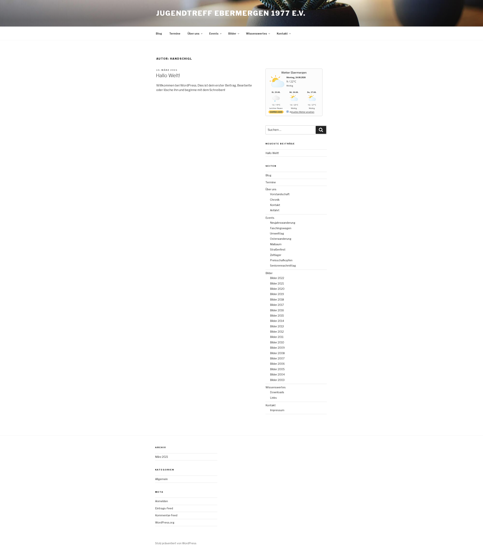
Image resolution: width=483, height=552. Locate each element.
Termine (174, 33)
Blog (159, 33)
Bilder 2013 (277, 326)
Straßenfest (277, 249)
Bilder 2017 (277, 304)
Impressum (277, 410)
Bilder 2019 (277, 294)
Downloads (277, 392)
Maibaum (275, 244)
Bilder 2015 (277, 315)
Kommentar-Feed (166, 515)
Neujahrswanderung (282, 222)
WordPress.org (164, 522)
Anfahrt (274, 210)
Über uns (193, 33)
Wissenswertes (256, 33)
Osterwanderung (280, 238)
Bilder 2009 (277, 347)
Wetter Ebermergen (294, 72)
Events (213, 33)
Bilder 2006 (277, 363)
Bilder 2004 (277, 374)
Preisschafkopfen (281, 260)
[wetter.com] (276, 112)
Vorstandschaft (280, 194)
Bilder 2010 (277, 342)
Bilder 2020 (277, 288)
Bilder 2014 (277, 320)
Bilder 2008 (277, 353)
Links (273, 397)
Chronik (275, 199)
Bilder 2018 (277, 299)
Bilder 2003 (277, 380)
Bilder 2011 (276, 336)
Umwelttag (277, 233)
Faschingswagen (280, 228)
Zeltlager (275, 255)
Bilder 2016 (277, 310)
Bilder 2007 (277, 358)
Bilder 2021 (277, 283)
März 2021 (161, 456)
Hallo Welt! (168, 75)
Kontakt (282, 33)
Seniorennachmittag (283, 265)
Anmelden (161, 501)
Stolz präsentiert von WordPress (175, 543)
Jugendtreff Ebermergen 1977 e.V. (231, 13)
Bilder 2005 (277, 369)
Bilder (232, 33)
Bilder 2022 (277, 278)
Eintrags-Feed (164, 508)
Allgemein (161, 479)
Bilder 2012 (277, 331)
